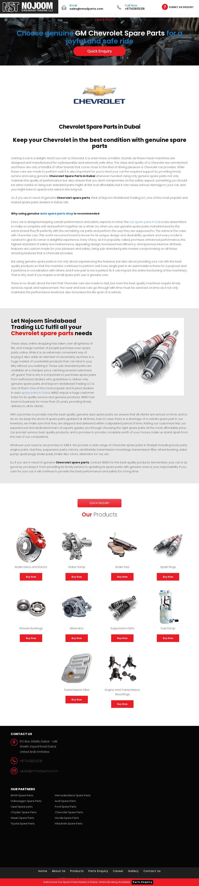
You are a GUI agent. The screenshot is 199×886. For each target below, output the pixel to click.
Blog (174, 19)
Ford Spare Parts (65, 806)
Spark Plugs (168, 567)
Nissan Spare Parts (22, 817)
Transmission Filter (77, 690)
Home (42, 871)
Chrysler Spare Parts (23, 812)
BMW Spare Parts (22, 795)
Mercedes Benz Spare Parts (72, 795)
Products (84, 19)
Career (147, 19)
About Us (58, 871)
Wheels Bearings (31, 628)
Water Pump (76, 567)
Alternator (77, 628)
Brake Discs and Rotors (31, 567)
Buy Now (31, 576)
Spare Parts (104, 19)
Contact (188, 19)
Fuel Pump (168, 628)
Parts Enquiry (127, 19)
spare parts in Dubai (36, 393)
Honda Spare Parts (67, 817)
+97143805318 (31, 761)
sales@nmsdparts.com (39, 771)
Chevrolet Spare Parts (69, 812)
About (69, 19)
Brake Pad (122, 567)
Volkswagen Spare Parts (26, 800)
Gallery (162, 19)
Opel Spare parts (21, 806)
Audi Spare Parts (65, 800)
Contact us (152, 871)
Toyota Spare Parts (23, 823)
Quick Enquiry (99, 51)
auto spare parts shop (56, 213)
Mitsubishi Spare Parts (68, 823)
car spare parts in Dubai (146, 222)
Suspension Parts (122, 628)
